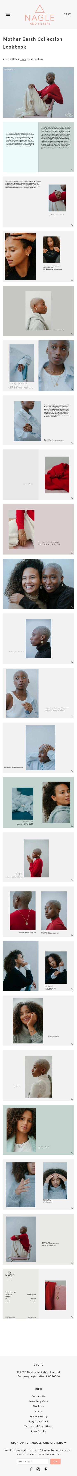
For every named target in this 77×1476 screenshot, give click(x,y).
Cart (67, 14)
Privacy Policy (38, 1416)
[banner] (39, 14)
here (23, 59)
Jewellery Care (38, 1401)
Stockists (38, 1406)
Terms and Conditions (38, 1426)
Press (38, 1411)
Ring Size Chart (38, 1421)
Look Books (38, 1431)
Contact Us (38, 1396)
